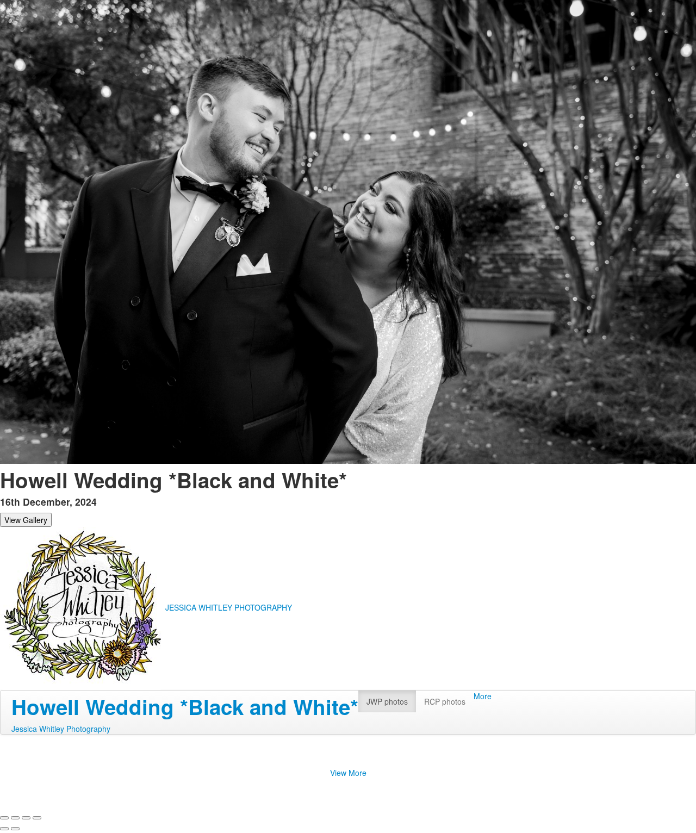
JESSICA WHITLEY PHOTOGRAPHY (228, 607)
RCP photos (444, 701)
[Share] (15, 817)
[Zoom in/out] (37, 817)
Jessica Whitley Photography (60, 728)
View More (348, 772)
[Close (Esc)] (4, 817)
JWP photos (387, 701)
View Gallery (25, 519)
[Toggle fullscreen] (26, 817)
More (483, 696)
